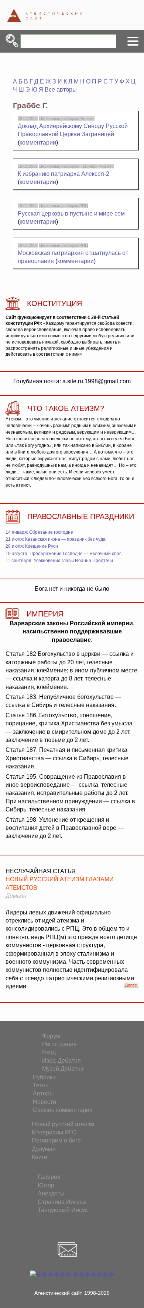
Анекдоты (51, 1193)
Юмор (46, 1185)
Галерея (49, 1177)
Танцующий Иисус (63, 1210)
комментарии (38, 142)
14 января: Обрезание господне (39, 532)
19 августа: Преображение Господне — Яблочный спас (63, 553)
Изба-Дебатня (61, 1061)
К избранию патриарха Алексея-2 (63, 174)
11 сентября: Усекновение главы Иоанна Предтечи (59, 560)
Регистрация (59, 1044)
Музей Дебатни (63, 1069)
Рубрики (44, 1077)
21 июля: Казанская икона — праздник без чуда (56, 539)
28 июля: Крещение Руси (32, 546)
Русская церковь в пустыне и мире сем (71, 213)
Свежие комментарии (63, 1110)
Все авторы (61, 89)
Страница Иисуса (62, 1202)
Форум (51, 1036)
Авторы (43, 1093)
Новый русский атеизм (63, 1124)
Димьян (16, 896)
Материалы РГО (54, 1132)
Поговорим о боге (56, 1140)
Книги (39, 1157)
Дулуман (44, 1149)
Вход (49, 1052)
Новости (44, 1102)
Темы (40, 1085)
